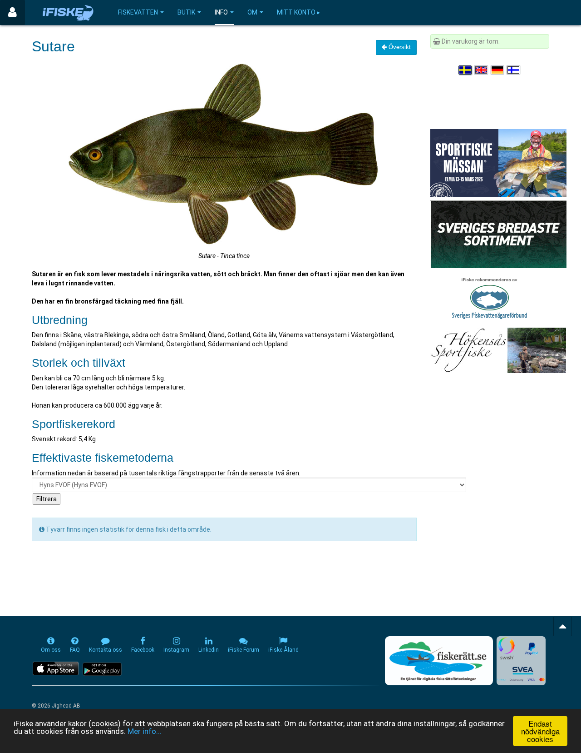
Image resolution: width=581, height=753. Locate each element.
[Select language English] (481, 70)
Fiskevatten (138, 12)
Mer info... (145, 731)
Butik (186, 12)
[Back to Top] (562, 626)
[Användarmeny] (12, 12)
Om (252, 12)
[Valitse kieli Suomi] (514, 70)
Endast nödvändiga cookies (540, 731)
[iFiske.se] (68, 12)
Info (221, 12)
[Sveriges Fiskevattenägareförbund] (490, 297)
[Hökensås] (498, 350)
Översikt (399, 47)
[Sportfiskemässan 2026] (498, 162)
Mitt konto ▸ (298, 12)
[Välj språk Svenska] (466, 70)
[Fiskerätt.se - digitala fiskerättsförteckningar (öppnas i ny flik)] (439, 660)
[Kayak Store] (498, 233)
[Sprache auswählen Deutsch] (498, 70)
